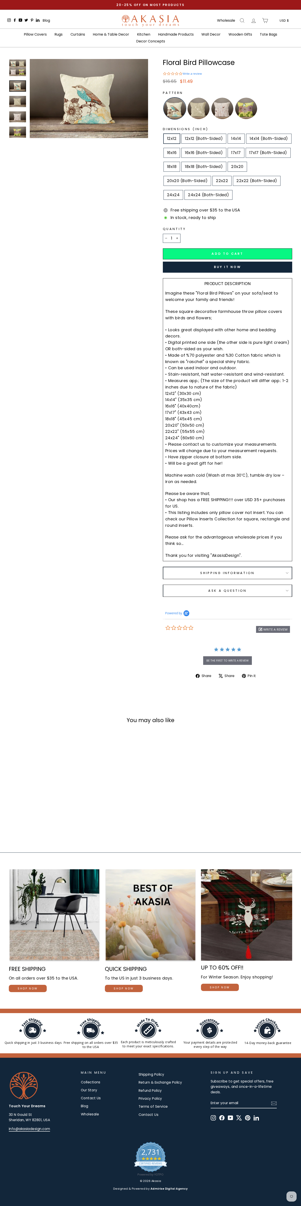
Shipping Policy (151, 1074)
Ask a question (227, 590)
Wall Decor (211, 34)
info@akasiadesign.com (29, 1128)
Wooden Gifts (240, 34)
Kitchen (143, 34)
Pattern (173, 93)
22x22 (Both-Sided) (256, 180)
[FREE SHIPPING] (54, 915)
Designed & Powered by (150, 1189)
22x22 (222, 180)
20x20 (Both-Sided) (187, 180)
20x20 (237, 166)
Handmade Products (176, 34)
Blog (46, 20)
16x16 (172, 152)
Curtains (78, 34)
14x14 (236, 138)
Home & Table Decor (111, 34)
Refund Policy (150, 1090)
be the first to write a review (227, 660)
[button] (273, 629)
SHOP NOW (28, 988)
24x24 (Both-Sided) (208, 195)
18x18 (172, 166)
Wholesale (226, 20)
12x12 (172, 138)
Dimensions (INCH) (185, 129)
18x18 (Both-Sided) (204, 166)
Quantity (174, 229)
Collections (90, 1082)
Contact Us (91, 1098)
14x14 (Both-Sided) (269, 138)
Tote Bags (268, 34)
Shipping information (227, 573)
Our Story (89, 1090)
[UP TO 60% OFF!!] (246, 915)
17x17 (236, 152)
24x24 (173, 195)
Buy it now (227, 267)
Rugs (58, 34)
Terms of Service (153, 1106)
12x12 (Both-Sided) (204, 138)
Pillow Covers (35, 34)
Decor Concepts (150, 41)
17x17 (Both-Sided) (268, 152)
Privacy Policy (150, 1098)
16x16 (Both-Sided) (204, 152)
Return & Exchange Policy (160, 1082)
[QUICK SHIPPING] (150, 915)
